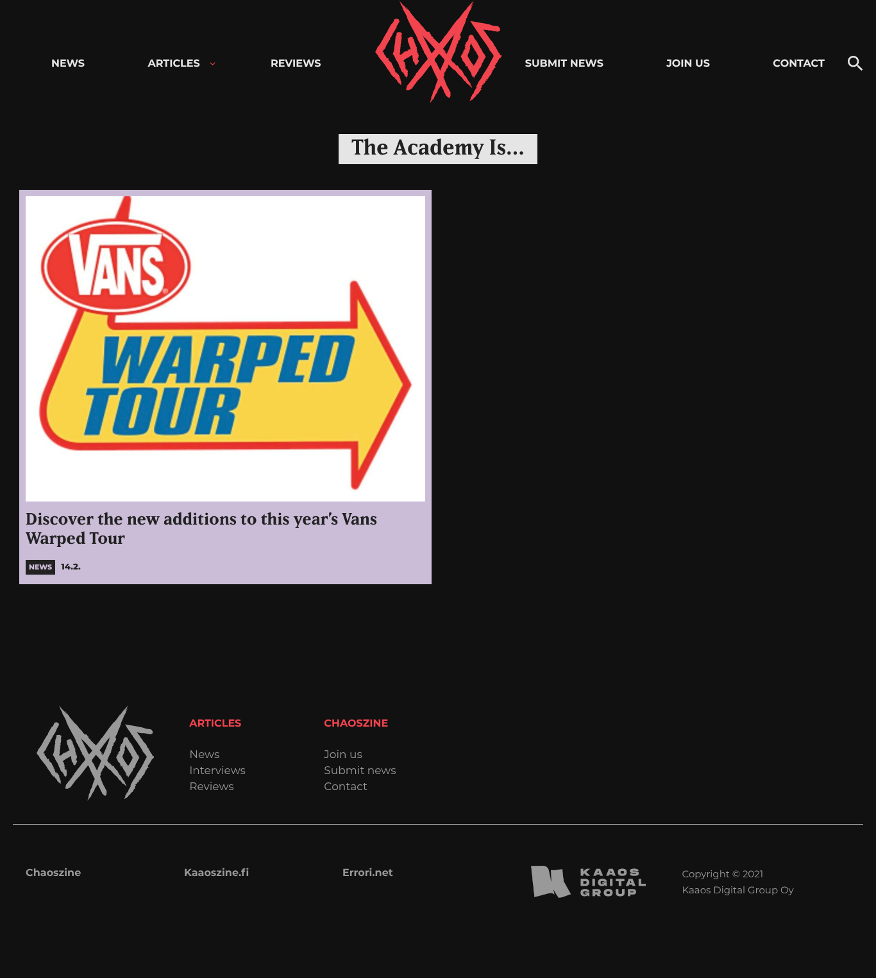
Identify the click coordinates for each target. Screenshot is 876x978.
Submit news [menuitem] (564, 64)
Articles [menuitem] (173, 64)
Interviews (217, 771)
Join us (343, 755)
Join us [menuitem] (688, 64)
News (204, 755)
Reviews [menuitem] (296, 64)
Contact (345, 787)
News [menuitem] (68, 64)
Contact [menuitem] (799, 64)
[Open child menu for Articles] (212, 64)
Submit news (360, 771)
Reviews (211, 787)
